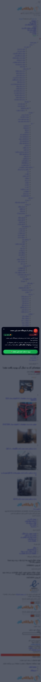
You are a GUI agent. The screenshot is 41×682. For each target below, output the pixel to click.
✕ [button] (4, 329)
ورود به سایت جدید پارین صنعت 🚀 (20, 351)
